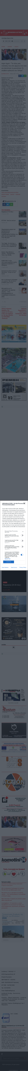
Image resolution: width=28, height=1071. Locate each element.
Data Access (14, 567)
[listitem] (14, 532)
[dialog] (14, 535)
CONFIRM (8, 561)
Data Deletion (5, 567)
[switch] (22, 535)
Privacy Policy (22, 567)
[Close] (24, 503)
